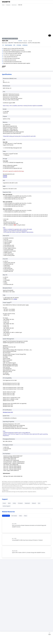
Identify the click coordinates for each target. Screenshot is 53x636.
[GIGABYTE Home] (6, 1)
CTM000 (15, 299)
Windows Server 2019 (8, 412)
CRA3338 (5, 177)
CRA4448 (5, 175)
